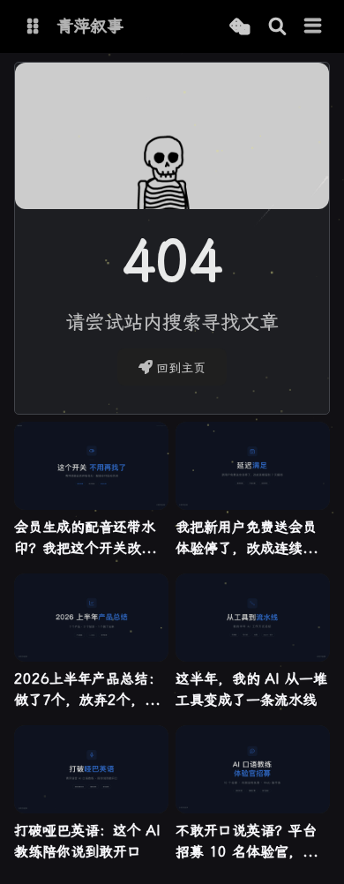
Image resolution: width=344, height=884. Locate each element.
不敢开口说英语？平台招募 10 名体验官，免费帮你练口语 (246, 842)
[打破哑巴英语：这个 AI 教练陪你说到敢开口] (91, 769)
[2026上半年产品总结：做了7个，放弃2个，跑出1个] (91, 617)
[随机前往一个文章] (239, 26)
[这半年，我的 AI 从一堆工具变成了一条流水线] (253, 617)
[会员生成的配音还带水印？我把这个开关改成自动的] (91, 466)
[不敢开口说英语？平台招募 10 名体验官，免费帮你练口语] (253, 769)
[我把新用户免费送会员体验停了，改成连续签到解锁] (253, 466)
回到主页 (181, 368)
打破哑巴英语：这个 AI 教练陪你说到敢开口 (87, 841)
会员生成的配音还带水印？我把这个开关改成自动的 (84, 539)
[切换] (313, 26)
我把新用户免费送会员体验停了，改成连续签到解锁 (246, 539)
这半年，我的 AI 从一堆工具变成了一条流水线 (251, 689)
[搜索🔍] (277, 26)
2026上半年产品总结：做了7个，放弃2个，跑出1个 (88, 690)
